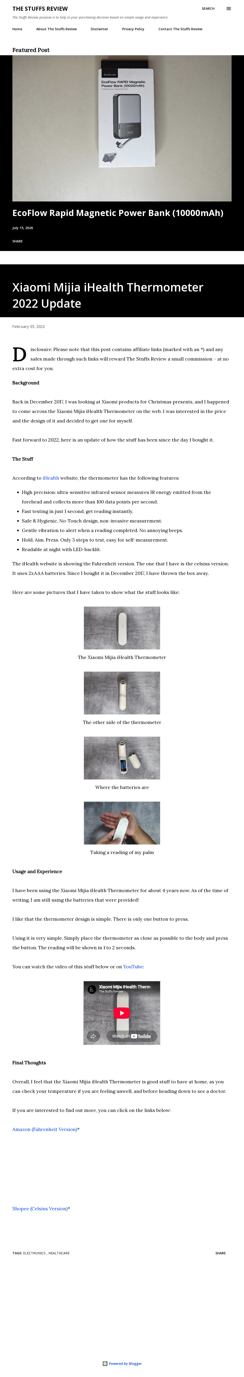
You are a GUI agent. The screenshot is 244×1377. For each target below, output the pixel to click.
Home (17, 29)
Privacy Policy (133, 29)
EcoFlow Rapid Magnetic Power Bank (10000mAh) (117, 213)
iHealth (51, 478)
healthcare (59, 1253)
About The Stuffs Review (56, 29)
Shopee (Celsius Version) (40, 1208)
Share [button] (17, 241)
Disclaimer (99, 29)
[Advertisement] (122, 1307)
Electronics (34, 1253)
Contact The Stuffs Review (180, 29)
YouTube (133, 967)
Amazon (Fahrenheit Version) (44, 1129)
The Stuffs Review (40, 8)
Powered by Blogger (125, 1363)
